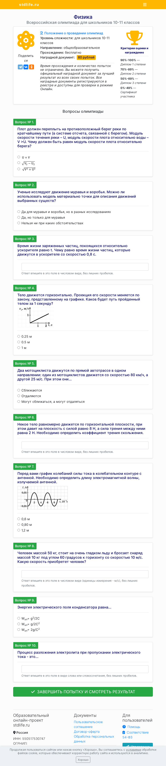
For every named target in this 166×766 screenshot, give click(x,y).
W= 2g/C (30, 629)
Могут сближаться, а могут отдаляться (53, 402)
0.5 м (25, 342)
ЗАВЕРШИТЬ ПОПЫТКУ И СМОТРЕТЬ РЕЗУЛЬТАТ (85, 691)
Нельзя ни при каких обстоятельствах (52, 223)
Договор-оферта (87, 731)
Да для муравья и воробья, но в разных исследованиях (66, 212)
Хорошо (83, 759)
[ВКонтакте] (25, 67)
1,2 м (25, 530)
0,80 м (26, 525)
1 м (23, 348)
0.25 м (26, 336)
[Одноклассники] (31, 67)
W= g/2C (30, 618)
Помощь (133, 727)
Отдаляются (31, 396)
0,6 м (25, 519)
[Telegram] (20, 67)
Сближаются (31, 390)
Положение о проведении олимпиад (73, 33)
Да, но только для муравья (43, 217)
